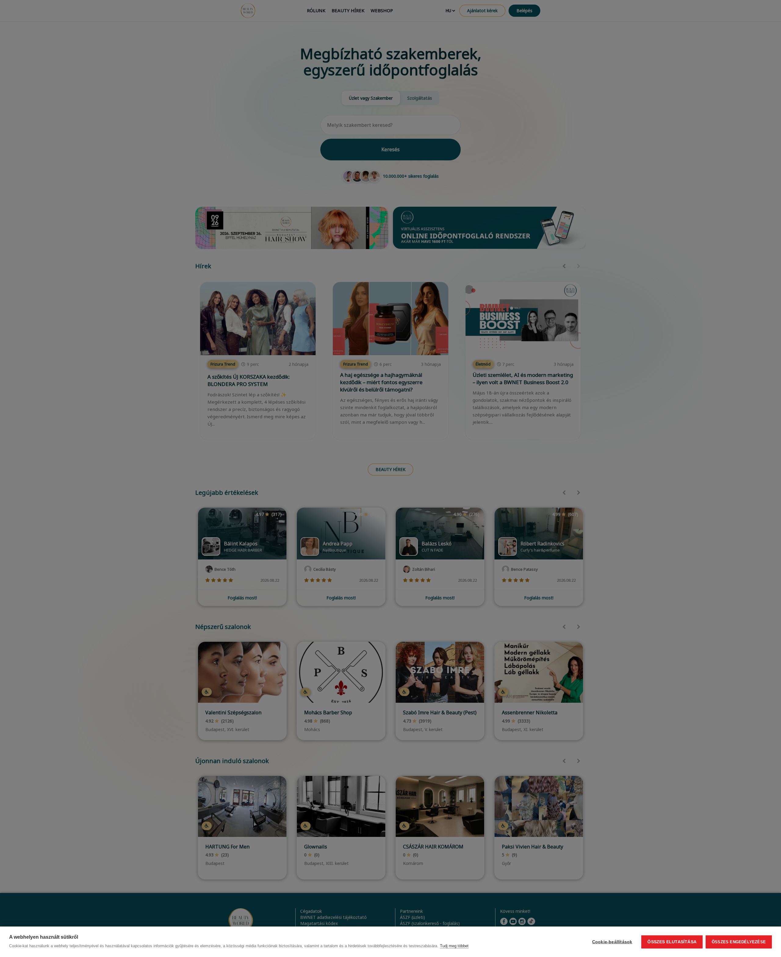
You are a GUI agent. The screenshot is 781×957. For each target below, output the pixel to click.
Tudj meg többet (454, 946)
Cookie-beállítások (612, 942)
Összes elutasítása (671, 942)
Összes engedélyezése (739, 942)
